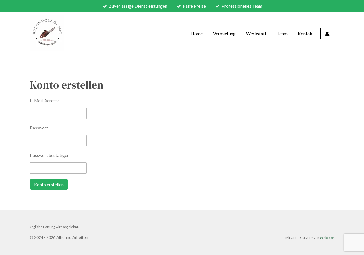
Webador (327, 237)
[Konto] (327, 33)
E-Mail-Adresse (45, 100)
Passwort (39, 127)
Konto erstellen (49, 184)
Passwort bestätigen (49, 155)
